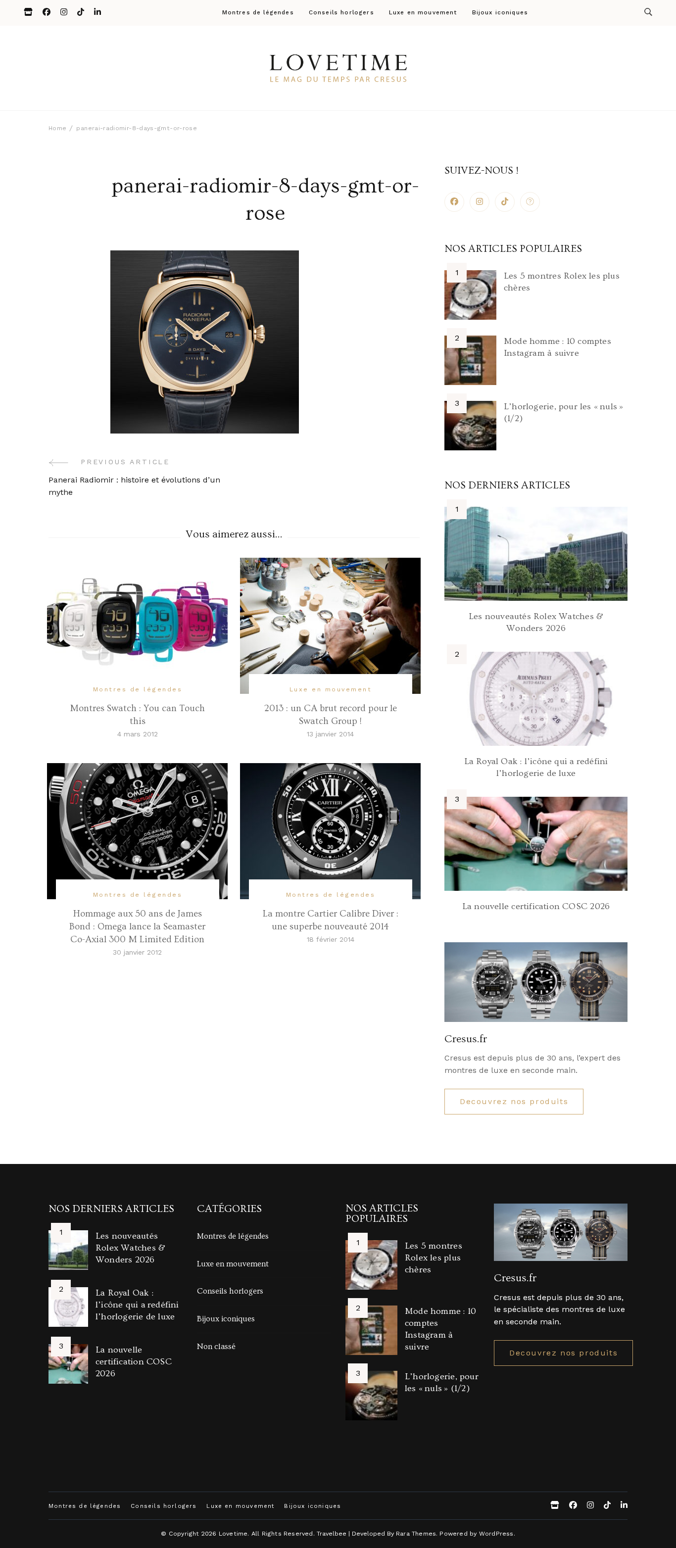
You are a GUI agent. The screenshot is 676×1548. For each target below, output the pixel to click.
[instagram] (479, 202)
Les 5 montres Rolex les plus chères (433, 1258)
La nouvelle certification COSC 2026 (536, 906)
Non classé (216, 1346)
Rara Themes (416, 1533)
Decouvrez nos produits (514, 1101)
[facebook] (454, 202)
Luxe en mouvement (423, 13)
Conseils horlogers (341, 13)
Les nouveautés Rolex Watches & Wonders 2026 (130, 1248)
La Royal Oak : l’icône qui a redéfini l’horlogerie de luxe (137, 1305)
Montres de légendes (258, 13)
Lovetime (233, 1533)
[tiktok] (505, 202)
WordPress (496, 1533)
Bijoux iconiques (500, 13)
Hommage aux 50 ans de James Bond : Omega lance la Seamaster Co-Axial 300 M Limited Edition (137, 927)
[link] (530, 202)
